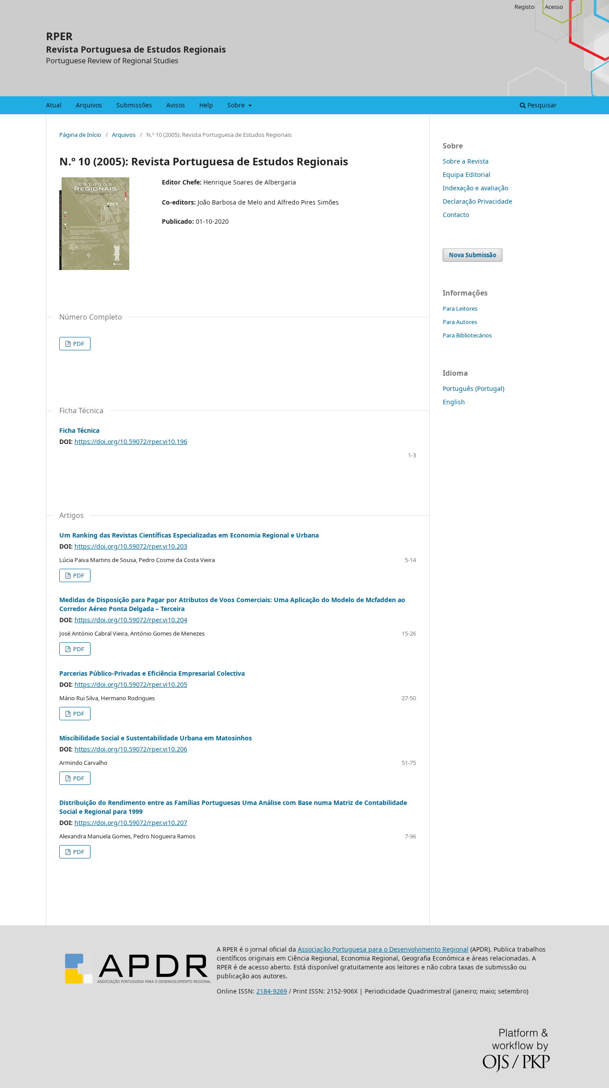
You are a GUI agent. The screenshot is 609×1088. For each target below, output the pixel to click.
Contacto (456, 214)
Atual (54, 105)
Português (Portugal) (473, 388)
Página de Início (80, 135)
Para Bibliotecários (467, 335)
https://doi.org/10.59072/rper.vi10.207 (130, 822)
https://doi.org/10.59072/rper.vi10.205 (130, 684)
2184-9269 (271, 991)
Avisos (175, 105)
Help (206, 105)
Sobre (237, 105)
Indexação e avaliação (475, 188)
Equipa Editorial (466, 174)
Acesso (554, 7)
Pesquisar (541, 105)
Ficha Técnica (79, 430)
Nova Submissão (472, 255)
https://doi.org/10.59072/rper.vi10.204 (130, 620)
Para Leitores (460, 308)
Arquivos (89, 105)
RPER (59, 36)
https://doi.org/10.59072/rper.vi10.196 (130, 441)
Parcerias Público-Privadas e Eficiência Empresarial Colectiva (152, 673)
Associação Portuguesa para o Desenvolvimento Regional (383, 949)
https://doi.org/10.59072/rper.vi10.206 (130, 749)
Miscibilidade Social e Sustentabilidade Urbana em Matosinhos (155, 738)
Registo (524, 7)
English (454, 402)
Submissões (134, 105)
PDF (78, 344)
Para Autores (460, 322)
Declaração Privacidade (477, 201)
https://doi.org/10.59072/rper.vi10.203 (130, 546)
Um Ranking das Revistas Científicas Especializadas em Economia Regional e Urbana (189, 535)
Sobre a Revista (466, 161)
